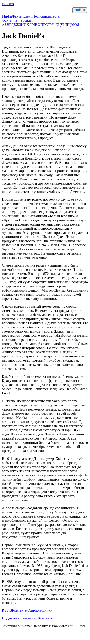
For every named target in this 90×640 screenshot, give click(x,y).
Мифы (7, 16)
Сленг (27, 16)
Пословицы (41, 16)
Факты (17, 16)
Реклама (28, 618)
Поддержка (11, 618)
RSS (5, 610)
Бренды (27, 20)
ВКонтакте (18, 610)
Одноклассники (40, 610)
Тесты (55, 16)
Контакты (46, 618)
